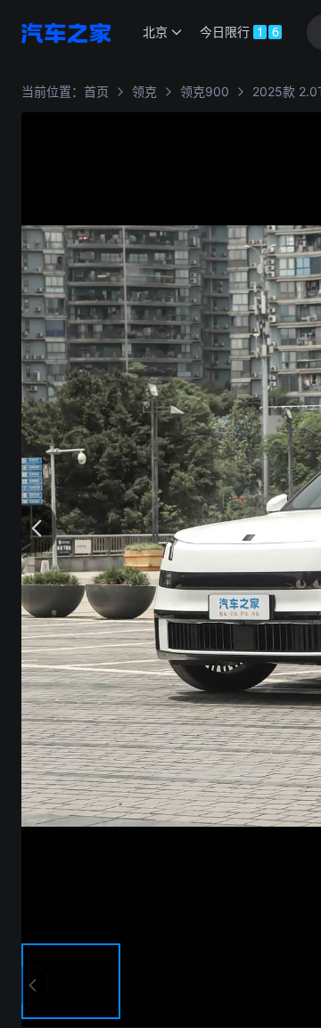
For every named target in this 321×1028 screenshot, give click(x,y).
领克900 (204, 91)
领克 (144, 91)
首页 (96, 91)
